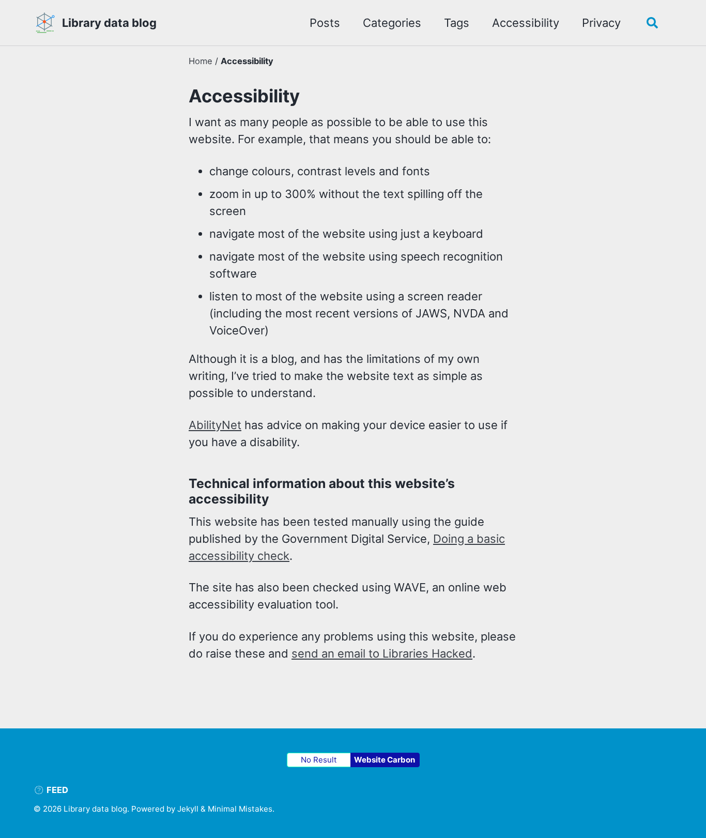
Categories (392, 22)
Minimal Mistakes (240, 809)
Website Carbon (384, 760)
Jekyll (187, 809)
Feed (56, 790)
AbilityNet (215, 425)
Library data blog (109, 22)
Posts (325, 22)
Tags (456, 22)
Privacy (601, 22)
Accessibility (525, 22)
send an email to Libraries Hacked (381, 653)
